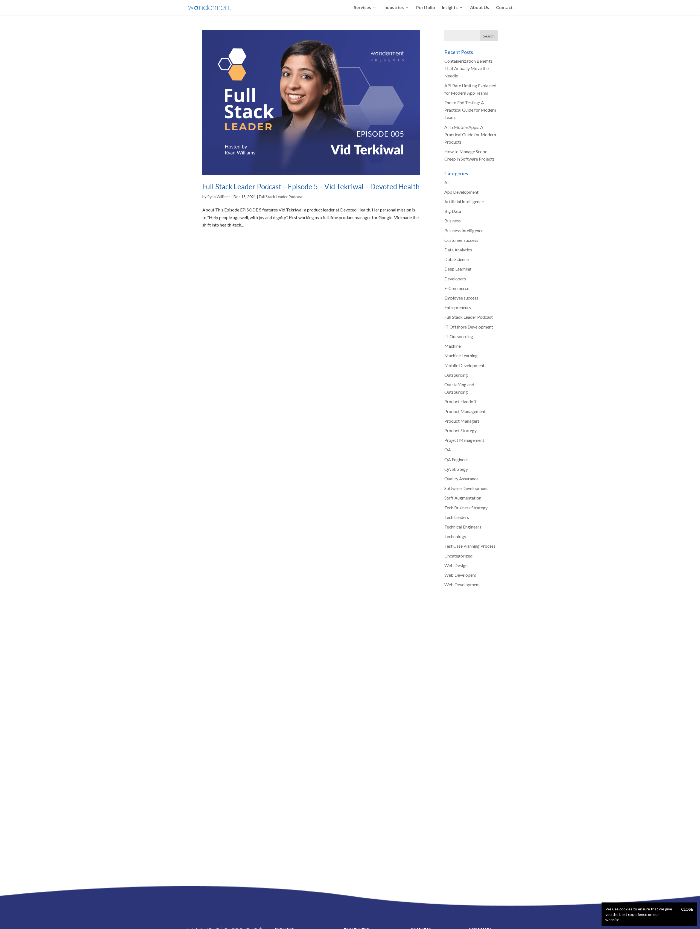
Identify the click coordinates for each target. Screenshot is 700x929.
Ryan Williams (219, 196)
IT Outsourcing (458, 336)
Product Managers (462, 420)
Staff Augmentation (462, 497)
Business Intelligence (463, 230)
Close (687, 909)
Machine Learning (461, 355)
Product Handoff (460, 401)
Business (452, 220)
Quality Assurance (461, 478)
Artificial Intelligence (464, 201)
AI (446, 182)
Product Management (465, 411)
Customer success (461, 240)
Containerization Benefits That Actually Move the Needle (468, 68)
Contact (504, 7)
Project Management (464, 440)
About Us (479, 7)
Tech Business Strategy (466, 507)
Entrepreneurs (457, 307)
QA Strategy (456, 469)
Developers (455, 278)
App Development (461, 191)
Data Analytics (458, 249)
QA (447, 449)
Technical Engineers (462, 526)
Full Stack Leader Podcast (281, 196)
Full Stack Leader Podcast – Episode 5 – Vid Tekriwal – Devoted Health (311, 186)
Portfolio (425, 7)
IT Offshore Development (468, 326)
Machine (452, 346)
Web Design (456, 565)
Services (362, 7)
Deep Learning (457, 268)
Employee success (461, 297)
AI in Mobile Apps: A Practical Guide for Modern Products (470, 134)
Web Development (462, 584)
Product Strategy (460, 430)
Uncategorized (458, 555)
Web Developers (460, 574)
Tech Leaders (456, 517)
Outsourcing (456, 375)
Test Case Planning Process (469, 545)
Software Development (466, 488)
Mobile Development (464, 365)
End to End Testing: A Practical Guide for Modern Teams (470, 110)
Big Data (452, 211)
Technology (455, 536)
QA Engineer (456, 459)
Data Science (456, 259)
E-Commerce (456, 288)
